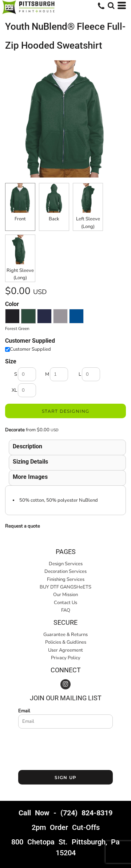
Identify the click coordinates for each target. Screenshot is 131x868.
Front (20, 219)
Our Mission (65, 594)
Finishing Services (65, 579)
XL (14, 390)
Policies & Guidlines (65, 642)
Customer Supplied (30, 349)
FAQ (65, 610)
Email (24, 711)
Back (54, 219)
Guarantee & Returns (65, 634)
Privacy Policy (65, 658)
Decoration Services (65, 571)
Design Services (66, 564)
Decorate (15, 430)
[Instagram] (65, 684)
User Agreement (65, 650)
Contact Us (65, 602)
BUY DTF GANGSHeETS (65, 587)
